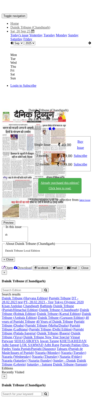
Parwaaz (7, 341)
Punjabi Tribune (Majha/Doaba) (47, 325)
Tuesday (49, 35)
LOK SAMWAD (31, 345)
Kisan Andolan (12, 306)
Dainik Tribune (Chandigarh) (59, 310)
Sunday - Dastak (64, 360)
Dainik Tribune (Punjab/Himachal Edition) (38, 308)
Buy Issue (80, 145)
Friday (27, 39)
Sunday (73, 35)
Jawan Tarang (49, 341)
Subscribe (80, 155)
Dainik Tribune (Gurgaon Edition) (61, 317)
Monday (61, 35)
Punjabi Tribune (60, 298)
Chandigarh (31, 306)
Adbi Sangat (10, 345)
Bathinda (46, 306)
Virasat (75, 337)
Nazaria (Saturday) (14, 360)
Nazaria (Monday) (47, 353)
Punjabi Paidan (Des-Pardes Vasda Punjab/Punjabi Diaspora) (45, 347)
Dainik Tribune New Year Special (46, 337)
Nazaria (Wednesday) (16, 356)
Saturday (16, 39)
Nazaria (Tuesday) (73, 353)
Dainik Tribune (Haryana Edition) (25, 298)
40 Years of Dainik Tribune (54, 321)
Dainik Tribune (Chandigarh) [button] (30, 27)
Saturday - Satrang (39, 364)
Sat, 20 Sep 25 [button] (20, 31)
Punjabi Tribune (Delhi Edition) (50, 329)
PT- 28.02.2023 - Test (38, 302)
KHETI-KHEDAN (73, 341)
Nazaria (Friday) (70, 356)
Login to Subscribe (23, 85)
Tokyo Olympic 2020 (69, 302)
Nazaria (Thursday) (45, 356)
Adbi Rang (51, 345)
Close (84, 268)
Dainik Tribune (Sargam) (70, 364)
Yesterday (36, 35)
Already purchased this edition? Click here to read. (60, 185)
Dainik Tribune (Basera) (53, 333)
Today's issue (19, 35)
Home (14, 23)
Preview (8, 222)
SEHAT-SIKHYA (26, 341)
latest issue (84, 200)
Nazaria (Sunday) (40, 360)
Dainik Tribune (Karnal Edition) (59, 314)
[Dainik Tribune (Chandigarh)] (46, 7)
